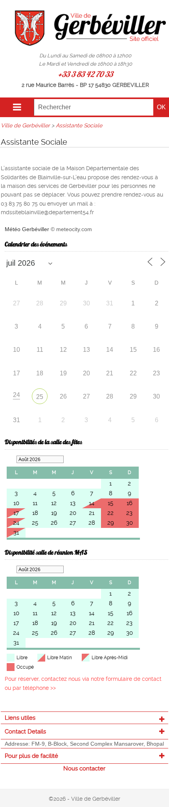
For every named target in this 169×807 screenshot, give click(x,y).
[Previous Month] (11, 459)
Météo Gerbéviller (27, 229)
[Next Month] (69, 459)
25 (39, 396)
